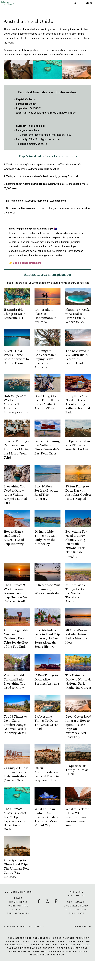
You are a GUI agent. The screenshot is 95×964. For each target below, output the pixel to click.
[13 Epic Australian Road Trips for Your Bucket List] (78, 434)
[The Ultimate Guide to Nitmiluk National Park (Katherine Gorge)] (78, 668)
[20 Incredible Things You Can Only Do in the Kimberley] (47, 524)
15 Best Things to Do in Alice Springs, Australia (47, 679)
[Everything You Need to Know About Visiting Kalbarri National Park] (78, 389)
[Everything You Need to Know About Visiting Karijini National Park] (17, 479)
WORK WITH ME (18, 905)
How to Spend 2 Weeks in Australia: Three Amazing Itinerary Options (16, 404)
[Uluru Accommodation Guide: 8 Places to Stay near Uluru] (47, 761)
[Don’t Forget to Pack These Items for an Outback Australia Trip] (47, 389)
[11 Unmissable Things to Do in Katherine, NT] (17, 302)
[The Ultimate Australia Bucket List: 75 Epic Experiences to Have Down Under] (17, 802)
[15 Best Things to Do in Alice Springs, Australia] (47, 668)
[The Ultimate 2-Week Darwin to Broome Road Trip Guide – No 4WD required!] (17, 578)
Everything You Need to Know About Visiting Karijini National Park (15, 495)
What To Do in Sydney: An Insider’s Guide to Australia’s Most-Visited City (47, 817)
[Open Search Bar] (75, 3)
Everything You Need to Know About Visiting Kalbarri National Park (77, 404)
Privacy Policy (82, 927)
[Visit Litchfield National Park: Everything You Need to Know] (17, 668)
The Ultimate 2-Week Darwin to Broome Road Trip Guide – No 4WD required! (15, 593)
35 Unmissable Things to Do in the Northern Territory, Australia (76, 593)
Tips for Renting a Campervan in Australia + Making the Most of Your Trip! (16, 449)
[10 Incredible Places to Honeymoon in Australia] (47, 302)
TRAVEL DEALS (18, 902)
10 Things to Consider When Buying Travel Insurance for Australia (46, 359)
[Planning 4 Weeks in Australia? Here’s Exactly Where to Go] (78, 302)
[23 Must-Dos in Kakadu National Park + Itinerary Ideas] (78, 623)
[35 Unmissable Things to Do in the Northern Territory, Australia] (78, 578)
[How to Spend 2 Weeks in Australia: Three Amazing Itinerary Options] (17, 389)
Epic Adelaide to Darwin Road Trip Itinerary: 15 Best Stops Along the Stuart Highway (47, 638)
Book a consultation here (27, 262)
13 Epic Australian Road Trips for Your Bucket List (77, 445)
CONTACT (18, 909)
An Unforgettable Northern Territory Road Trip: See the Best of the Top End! (16, 638)
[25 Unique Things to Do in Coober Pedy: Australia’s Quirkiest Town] (17, 761)
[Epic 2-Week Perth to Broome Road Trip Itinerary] (47, 479)
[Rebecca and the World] (7, 3)
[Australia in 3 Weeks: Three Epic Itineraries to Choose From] (17, 344)
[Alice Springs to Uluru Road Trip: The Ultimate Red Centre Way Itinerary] (17, 853)
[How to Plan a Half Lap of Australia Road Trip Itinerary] (17, 524)
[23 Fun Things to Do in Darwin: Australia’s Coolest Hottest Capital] (78, 479)
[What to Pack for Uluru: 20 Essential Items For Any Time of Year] (78, 802)
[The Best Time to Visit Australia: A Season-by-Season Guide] (78, 344)
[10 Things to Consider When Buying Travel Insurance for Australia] (47, 344)
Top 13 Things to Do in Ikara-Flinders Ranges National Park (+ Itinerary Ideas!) (15, 725)
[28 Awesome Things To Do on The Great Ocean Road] (47, 709)
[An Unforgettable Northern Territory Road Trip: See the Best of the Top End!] (17, 623)
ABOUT (18, 898)
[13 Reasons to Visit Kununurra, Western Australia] (47, 578)
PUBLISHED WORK (18, 913)
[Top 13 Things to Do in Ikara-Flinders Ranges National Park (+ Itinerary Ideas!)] (17, 709)
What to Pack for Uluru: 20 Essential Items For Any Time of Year (77, 817)
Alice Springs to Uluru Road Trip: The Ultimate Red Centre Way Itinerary (16, 868)
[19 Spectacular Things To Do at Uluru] (78, 759)
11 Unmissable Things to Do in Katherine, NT (15, 314)
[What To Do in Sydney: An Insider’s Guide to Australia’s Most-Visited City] (47, 802)
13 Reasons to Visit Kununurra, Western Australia (47, 589)
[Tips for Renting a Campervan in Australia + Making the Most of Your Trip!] (17, 434)
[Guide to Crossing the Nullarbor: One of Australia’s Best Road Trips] (47, 434)
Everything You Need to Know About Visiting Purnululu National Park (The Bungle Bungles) (76, 544)
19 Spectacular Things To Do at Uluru (76, 770)
